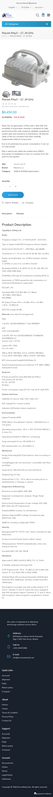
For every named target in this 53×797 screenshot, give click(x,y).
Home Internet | (22, 3)
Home (4, 36)
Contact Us (6, 720)
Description (7, 213)
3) (35, 360)
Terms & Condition (10, 712)
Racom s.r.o (19, 168)
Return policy (7, 687)
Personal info (7, 763)
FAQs (4, 683)
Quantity (6, 181)
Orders (5, 767)
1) (20, 268)
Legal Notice (7, 775)
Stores (4, 771)
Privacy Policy (7, 716)
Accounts (6, 675)
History (5, 704)
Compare (6, 691)
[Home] (8, 15)
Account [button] (38, 7)
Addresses (6, 779)
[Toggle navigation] (48, 15)
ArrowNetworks (24, 787)
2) (17, 305)
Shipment (6, 679)
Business (33, 3)
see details (40, 249)
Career (5, 708)
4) (27, 551)
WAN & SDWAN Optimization (26, 171)
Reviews (20, 213)
